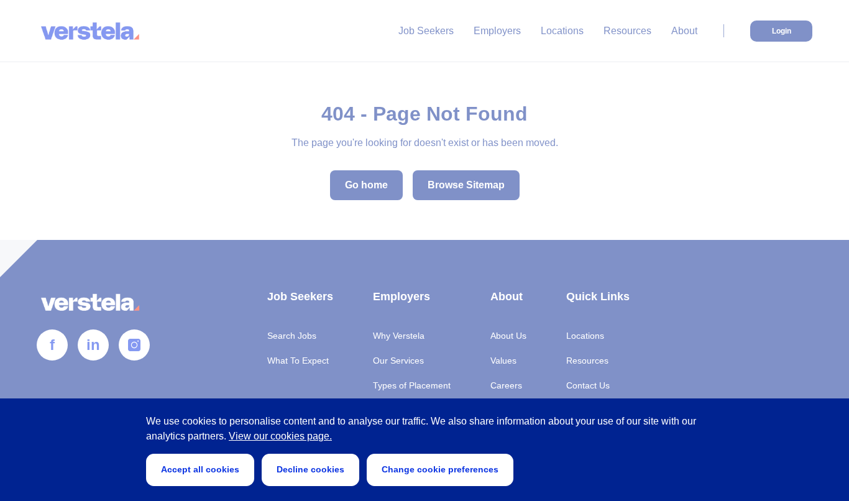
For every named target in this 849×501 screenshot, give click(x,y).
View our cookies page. (280, 436)
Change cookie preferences (440, 469)
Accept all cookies (200, 469)
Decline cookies (310, 469)
